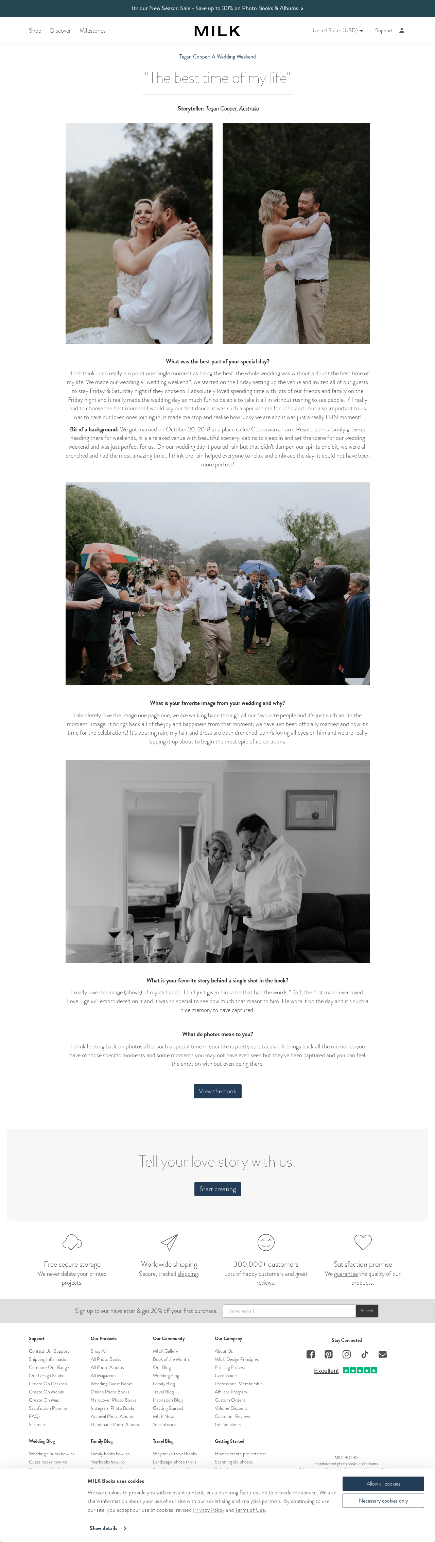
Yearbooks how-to (108, 1461)
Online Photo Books (110, 1391)
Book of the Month (171, 1359)
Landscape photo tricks (174, 1461)
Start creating (217, 1189)
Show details (103, 1528)
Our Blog (162, 1367)
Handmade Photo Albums (115, 1424)
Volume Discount (231, 1408)
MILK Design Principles (237, 1359)
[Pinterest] (329, 1355)
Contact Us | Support (49, 1351)
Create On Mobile (46, 1391)
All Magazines (103, 1375)
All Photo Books (106, 1359)
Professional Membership (239, 1383)
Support (384, 30)
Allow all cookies (383, 1484)
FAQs (34, 1416)
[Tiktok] (365, 1355)
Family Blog (164, 1383)
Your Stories (164, 1424)
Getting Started (168, 1408)
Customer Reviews (232, 1416)
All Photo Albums (107, 1367)
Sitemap (37, 1424)
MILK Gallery (165, 1351)
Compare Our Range (49, 1367)
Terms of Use (250, 1509)
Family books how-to (110, 1453)
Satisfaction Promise (48, 1408)
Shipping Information (49, 1359)
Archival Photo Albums (112, 1416)
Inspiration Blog (167, 1400)
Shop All (99, 1351)
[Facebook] (311, 1355)
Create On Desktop (48, 1383)
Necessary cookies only (383, 1501)
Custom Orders (230, 1400)
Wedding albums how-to (52, 1453)
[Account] (402, 30)
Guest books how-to (48, 1461)
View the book (218, 1091)
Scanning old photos (234, 1461)
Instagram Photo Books (113, 1408)
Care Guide (226, 1375)
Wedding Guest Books (112, 1383)
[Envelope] (383, 1355)
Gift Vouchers (228, 1424)
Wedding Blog (166, 1375)
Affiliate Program (231, 1391)
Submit (367, 1310)
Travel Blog (163, 1391)
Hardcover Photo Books (113, 1400)
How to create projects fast (240, 1453)
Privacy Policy (209, 1509)
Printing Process (230, 1367)
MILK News (164, 1416)
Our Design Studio (47, 1375)
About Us (224, 1351)
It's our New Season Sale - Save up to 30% (217, 8)
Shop (35, 31)
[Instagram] (347, 1355)
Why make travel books (175, 1453)
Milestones (93, 31)
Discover (60, 31)
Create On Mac (44, 1400)
